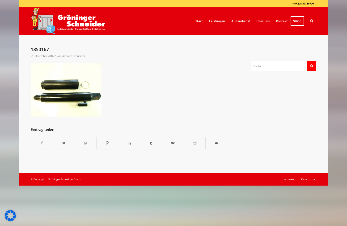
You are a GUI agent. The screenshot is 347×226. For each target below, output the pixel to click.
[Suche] (311, 21)
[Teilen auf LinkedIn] (129, 143)
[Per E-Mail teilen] (216, 143)
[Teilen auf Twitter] (63, 143)
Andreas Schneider (73, 56)
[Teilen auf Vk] (172, 143)
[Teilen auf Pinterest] (107, 143)
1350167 (40, 49)
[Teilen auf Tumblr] (151, 143)
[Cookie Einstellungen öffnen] (10, 220)
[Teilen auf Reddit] (194, 143)
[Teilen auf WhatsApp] (85, 143)
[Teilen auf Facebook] (42, 143)
